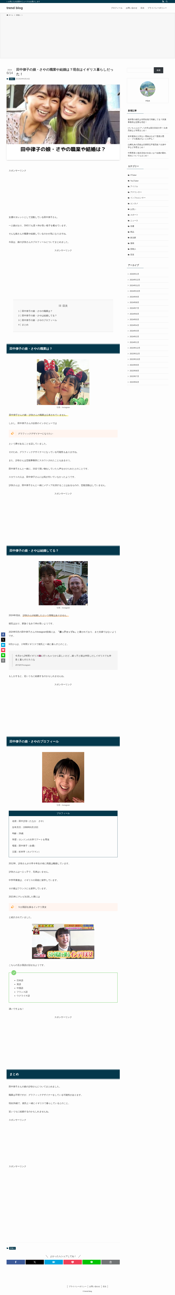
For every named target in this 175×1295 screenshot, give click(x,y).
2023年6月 (134, 382)
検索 (159, 70)
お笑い (133, 209)
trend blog (15, 8)
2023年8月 (134, 371)
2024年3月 (134, 331)
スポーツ (134, 215)
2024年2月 (134, 336)
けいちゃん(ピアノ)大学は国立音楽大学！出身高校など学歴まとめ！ (147, 129)
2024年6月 (134, 314)
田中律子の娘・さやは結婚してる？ (39, 315)
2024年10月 (135, 291)
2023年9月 (134, 365)
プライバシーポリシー (78, 1286)
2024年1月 (134, 342)
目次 (104, 1286)
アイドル (134, 186)
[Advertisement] (87, 37)
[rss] (163, 1)
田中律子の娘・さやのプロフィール (39, 320)
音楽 (132, 254)
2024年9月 (134, 297)
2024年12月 (135, 280)
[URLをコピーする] (110, 1262)
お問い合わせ (94, 1286)
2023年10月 (135, 359)
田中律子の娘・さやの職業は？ (37, 311)
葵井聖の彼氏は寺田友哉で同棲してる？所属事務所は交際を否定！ (147, 120)
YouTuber (134, 181)
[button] (16, 1262)
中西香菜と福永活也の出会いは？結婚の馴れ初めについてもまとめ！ (147, 154)
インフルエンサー (138, 198)
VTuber (133, 175)
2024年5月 (134, 319)
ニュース (134, 220)
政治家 (133, 238)
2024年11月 (135, 285)
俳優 (132, 226)
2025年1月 (134, 274)
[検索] (166, 1)
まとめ (25, 325)
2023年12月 (135, 348)
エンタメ (134, 203)
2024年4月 (134, 325)
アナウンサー (136, 192)
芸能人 (12, 79)
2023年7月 (134, 376)
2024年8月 (134, 302)
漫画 (132, 243)
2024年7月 (134, 308)
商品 (132, 232)
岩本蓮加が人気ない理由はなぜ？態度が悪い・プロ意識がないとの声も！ (146, 137)
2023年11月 (135, 354)
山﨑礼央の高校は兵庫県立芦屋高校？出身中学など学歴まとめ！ (147, 145)
